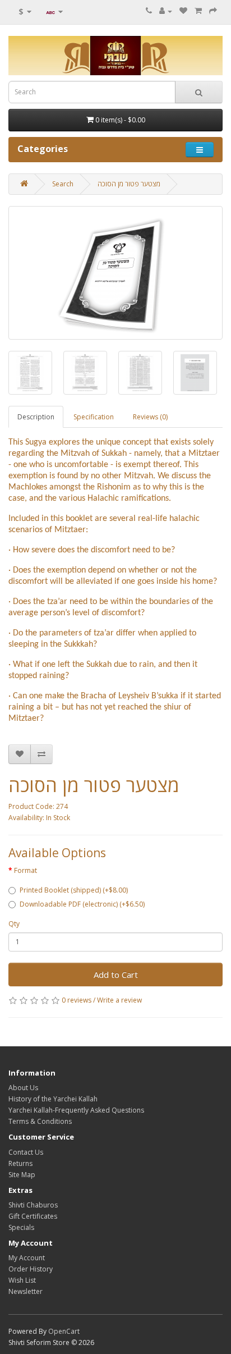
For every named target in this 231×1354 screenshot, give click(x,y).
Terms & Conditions (40, 1121)
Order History (30, 1269)
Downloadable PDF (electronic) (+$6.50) (82, 904)
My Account (26, 1257)
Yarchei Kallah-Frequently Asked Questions (76, 1110)
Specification (93, 417)
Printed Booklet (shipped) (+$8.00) (74, 890)
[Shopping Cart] (198, 11)
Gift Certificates (32, 1216)
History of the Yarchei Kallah (53, 1099)
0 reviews (76, 1000)
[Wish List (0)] (183, 11)
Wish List (22, 1280)
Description (35, 417)
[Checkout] (213, 11)
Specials (21, 1227)
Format (25, 870)
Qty (14, 923)
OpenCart (64, 1331)
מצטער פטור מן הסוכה (129, 184)
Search (62, 184)
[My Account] (165, 11)
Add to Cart (116, 974)
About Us (23, 1087)
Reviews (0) (150, 417)
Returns (20, 1163)
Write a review (119, 1000)
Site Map (21, 1174)
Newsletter (25, 1291)
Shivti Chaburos (33, 1205)
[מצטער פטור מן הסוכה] (115, 273)
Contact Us (25, 1152)
